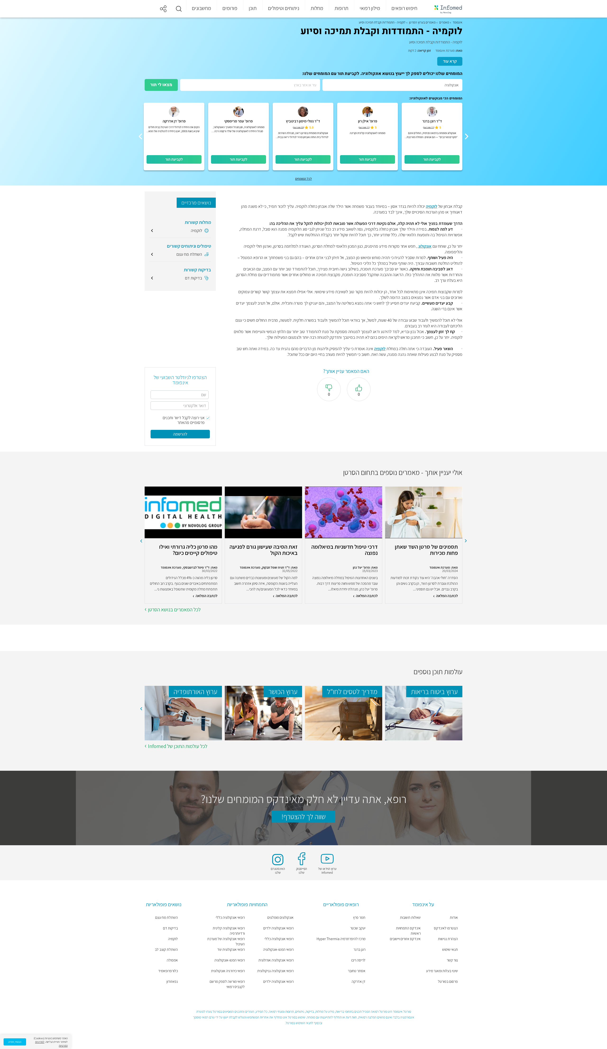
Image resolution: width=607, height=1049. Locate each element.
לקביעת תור (432, 159)
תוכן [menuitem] (253, 8)
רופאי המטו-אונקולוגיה (278, 949)
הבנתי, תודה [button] (14, 1042)
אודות (454, 917)
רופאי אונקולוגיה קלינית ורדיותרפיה (229, 931)
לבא (141, 540)
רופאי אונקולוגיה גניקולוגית (275, 970)
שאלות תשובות (410, 917)
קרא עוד (450, 61)
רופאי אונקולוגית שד (231, 949)
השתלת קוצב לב (166, 949)
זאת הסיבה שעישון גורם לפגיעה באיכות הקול (264, 550)
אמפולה (172, 960)
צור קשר (452, 960)
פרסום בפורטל (448, 981)
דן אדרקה (358, 981)
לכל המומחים (303, 178)
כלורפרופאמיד (168, 970)
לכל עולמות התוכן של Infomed (177, 746)
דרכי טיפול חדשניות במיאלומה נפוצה (344, 550)
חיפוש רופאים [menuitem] (404, 8)
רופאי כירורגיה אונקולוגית (228, 970)
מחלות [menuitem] (317, 8)
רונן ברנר (359, 949)
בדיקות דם (170, 928)
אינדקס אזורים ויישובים (405, 938)
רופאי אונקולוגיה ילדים (278, 928)
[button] (178, 8)
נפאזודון (172, 981)
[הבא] (140, 136)
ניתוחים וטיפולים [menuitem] (283, 8)
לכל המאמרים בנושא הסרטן (174, 609)
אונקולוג (425, 246)
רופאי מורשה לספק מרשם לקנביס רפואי (227, 984)
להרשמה (180, 434)
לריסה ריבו (358, 960)
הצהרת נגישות (448, 938)
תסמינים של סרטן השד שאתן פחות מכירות (426, 550)
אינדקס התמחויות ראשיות (408, 931)
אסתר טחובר (356, 970)
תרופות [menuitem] (341, 8)
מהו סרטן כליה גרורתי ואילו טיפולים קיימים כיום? (188, 550)
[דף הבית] (445, 9)
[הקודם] (466, 136)
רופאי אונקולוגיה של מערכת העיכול (226, 941)
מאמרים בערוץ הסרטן (422, 22)
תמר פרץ (359, 917)
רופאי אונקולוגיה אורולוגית (276, 960)
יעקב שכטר (357, 928)
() (428, 127)
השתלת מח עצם (166, 917)
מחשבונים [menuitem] (201, 8)
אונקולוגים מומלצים (280, 917)
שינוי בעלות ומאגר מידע (442, 970)
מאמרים (444, 22)
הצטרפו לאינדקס (446, 928)
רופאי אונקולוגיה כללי (279, 938)
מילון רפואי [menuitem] (370, 8)
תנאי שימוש (450, 949)
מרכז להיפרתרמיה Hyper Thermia (341, 938)
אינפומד (457, 22)
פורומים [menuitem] (229, 8)
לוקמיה (431, 206)
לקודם (465, 540)
